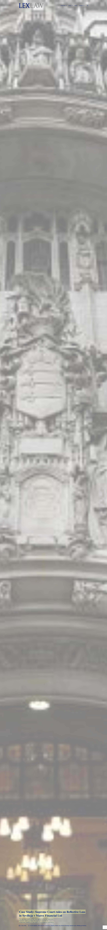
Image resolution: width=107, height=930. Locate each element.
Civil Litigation (34, 925)
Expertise (63, 5)
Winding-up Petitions (81, 925)
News (76, 5)
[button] (88, 5)
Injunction (42, 925)
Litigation (53, 925)
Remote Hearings (65, 925)
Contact (81, 5)
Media (56, 925)
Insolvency (47, 925)
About (69, 5)
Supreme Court (72, 925)
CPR (39, 925)
